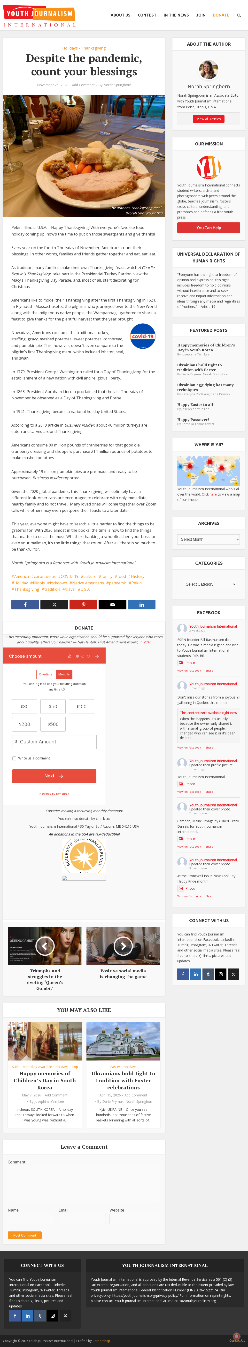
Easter (115, 1066)
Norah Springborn (117, 85)
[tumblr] (208, 974)
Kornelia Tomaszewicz (198, 424)
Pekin (137, 583)
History (137, 576)
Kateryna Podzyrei (195, 394)
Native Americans (88, 583)
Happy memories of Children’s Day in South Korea (45, 1080)
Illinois (39, 583)
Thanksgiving (93, 48)
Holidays (70, 48)
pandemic (117, 583)
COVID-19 (69, 576)
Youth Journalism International (213, 626)
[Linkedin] (195, 974)
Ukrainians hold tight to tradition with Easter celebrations (123, 1080)
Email (63, 1210)
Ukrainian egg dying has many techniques (205, 387)
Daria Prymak (113, 1101)
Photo (190, 662)
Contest (147, 15)
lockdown (58, 583)
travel (70, 589)
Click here (209, 494)
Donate (221, 15)
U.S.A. (85, 589)
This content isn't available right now (208, 712)
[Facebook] (183, 974)
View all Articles (209, 119)
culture (90, 576)
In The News (176, 15)
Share (209, 670)
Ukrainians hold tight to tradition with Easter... (199, 367)
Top (75, 1066)
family (106, 576)
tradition (52, 589)
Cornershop (101, 1341)
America (21, 576)
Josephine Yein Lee (49, 1101)
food (121, 576)
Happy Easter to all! (196, 404)
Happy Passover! (193, 419)
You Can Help (209, 227)
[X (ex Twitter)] (233, 974)
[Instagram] (220, 974)
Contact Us (237, 1340)
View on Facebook (189, 670)
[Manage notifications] (236, 1336)
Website (116, 1210)
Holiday (21, 583)
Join (201, 15)
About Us (121, 15)
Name (13, 1210)
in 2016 (145, 642)
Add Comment (83, 85)
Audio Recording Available (32, 1066)
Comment (16, 1162)
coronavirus (45, 576)
